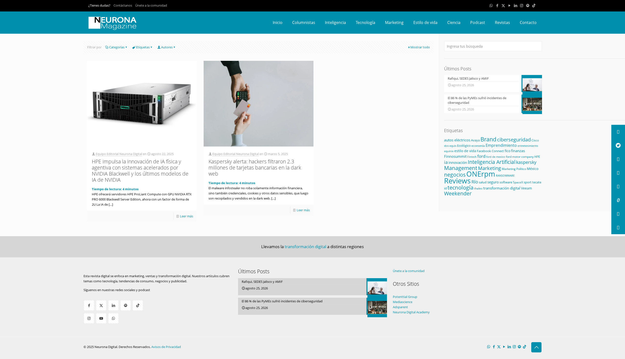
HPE (537, 156)
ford (481, 156)
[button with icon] (88, 305)
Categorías (117, 47)
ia (446, 162)
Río (474, 182)
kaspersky (526, 162)
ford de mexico (495, 156)
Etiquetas (143, 47)
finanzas (518, 150)
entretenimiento (528, 146)
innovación (457, 162)
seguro (493, 182)
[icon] (528, 5)
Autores (167, 47)
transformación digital (501, 188)
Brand (488, 139)
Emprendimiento (501, 145)
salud (483, 182)
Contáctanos (123, 5)
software (506, 182)
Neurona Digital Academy (411, 312)
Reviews (457, 180)
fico (507, 150)
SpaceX (518, 182)
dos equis (450, 146)
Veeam (526, 188)
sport (527, 182)
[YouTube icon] (509, 5)
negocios (455, 174)
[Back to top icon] (536, 347)
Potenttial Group (405, 297)
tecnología (460, 187)
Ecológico (464, 145)
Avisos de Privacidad (166, 347)
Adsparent (400, 307)
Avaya (475, 140)
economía (478, 146)
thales (478, 188)
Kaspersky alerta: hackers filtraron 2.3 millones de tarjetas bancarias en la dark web (254, 167)
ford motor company (520, 157)
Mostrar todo (420, 47)
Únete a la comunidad (151, 5)
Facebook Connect (490, 151)
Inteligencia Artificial (491, 161)
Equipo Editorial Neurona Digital (119, 154)
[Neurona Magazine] (112, 22)
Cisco (535, 140)
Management (460, 168)
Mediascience (402, 302)
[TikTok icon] (534, 5)
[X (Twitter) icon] (503, 5)
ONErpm (480, 174)
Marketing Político (514, 169)
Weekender (458, 193)
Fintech (472, 156)
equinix (449, 151)
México (532, 168)
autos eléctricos (457, 139)
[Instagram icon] (521, 5)
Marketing (489, 168)
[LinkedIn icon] (515, 5)
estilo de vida (465, 150)
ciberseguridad (514, 139)
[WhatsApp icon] (491, 5)
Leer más (186, 216)
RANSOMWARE (505, 175)
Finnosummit (455, 156)
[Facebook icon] (497, 5)
